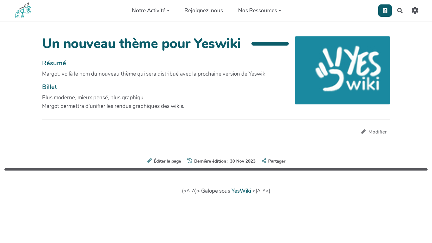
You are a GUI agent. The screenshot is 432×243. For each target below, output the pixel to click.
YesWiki (241, 191)
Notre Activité (148, 10)
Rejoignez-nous (203, 10)
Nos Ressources (257, 10)
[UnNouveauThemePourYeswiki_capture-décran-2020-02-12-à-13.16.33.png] (339, 73)
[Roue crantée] (415, 10)
